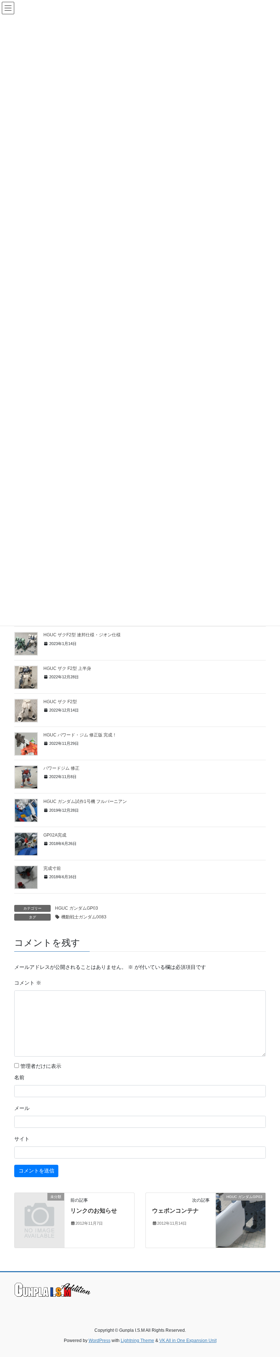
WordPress (99, 1340)
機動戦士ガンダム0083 (83, 917)
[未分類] (39, 1207)
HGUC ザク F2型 (60, 701)
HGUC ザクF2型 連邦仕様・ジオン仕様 (82, 634)
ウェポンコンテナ (175, 1211)
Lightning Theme (137, 1340)
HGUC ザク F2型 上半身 (67, 668)
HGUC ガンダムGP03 (76, 908)
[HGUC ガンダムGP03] (240, 1220)
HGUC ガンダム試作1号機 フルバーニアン (85, 801)
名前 (19, 1077)
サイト (22, 1139)
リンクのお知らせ (93, 1211)
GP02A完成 (54, 835)
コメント (27, 983)
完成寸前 (52, 868)
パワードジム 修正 (61, 768)
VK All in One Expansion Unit (188, 1340)
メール (22, 1108)
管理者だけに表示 (40, 1066)
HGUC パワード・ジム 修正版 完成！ (80, 735)
